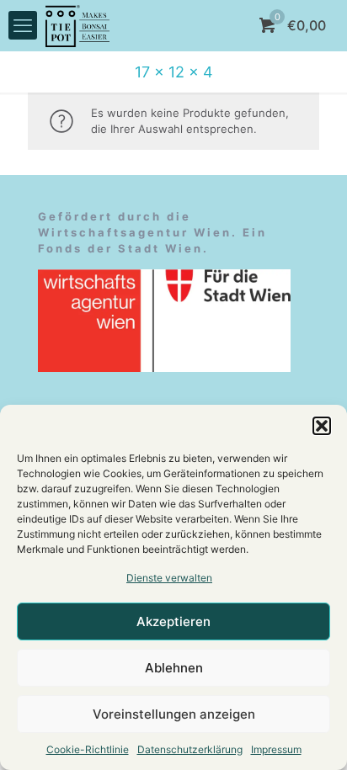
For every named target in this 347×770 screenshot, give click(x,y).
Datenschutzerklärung (190, 749)
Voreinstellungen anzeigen (174, 714)
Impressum (276, 749)
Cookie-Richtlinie (87, 749)
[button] (321, 425)
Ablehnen (174, 668)
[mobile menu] (22, 25)
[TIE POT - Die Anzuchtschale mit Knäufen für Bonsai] (77, 25)
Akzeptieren (173, 621)
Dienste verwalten (169, 577)
